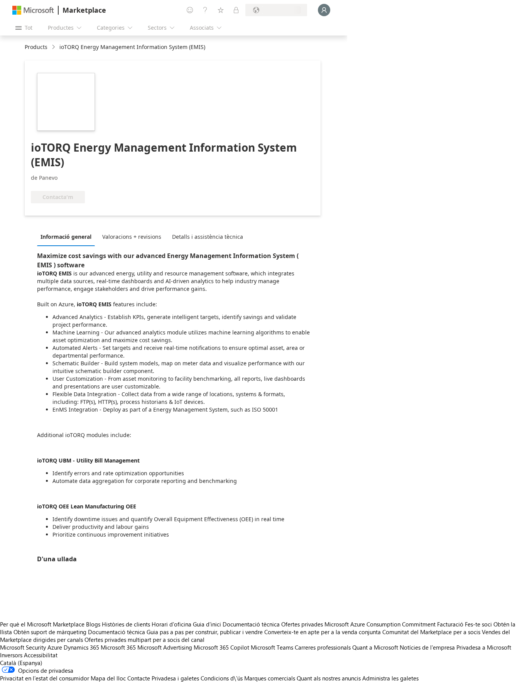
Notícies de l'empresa (427, 647)
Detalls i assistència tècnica (207, 236)
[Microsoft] (33, 10)
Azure (54, 647)
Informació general (66, 236)
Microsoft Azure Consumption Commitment (380, 624)
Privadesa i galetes (175, 678)
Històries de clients (126, 624)
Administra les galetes (390, 678)
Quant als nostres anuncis (329, 678)
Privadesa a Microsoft (483, 647)
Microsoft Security (23, 647)
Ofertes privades (302, 624)
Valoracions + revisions (131, 236)
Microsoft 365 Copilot (221, 647)
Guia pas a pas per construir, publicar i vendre (205, 632)
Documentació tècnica (251, 624)
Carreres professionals (323, 647)
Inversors (11, 655)
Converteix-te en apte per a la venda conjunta (322, 632)
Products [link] (36, 47)
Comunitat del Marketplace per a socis (431, 632)
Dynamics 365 (81, 647)
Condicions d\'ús (222, 678)
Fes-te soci (478, 624)
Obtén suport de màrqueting (50, 632)
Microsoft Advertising (164, 647)
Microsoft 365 (118, 647)
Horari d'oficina (171, 624)
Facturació (450, 624)
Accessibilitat (40, 655)
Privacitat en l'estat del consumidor (44, 678)
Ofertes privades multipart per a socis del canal (144, 639)
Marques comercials (269, 678)
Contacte (138, 678)
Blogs (93, 624)
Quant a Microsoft (375, 647)
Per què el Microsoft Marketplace (42, 624)
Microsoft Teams (272, 647)
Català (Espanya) (21, 663)
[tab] (68, 236)
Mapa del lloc (108, 678)
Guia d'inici (207, 624)
